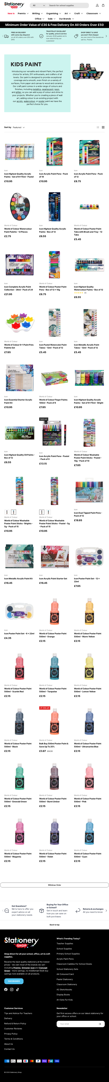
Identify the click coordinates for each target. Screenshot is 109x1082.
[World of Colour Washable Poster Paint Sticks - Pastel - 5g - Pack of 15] (54, 490)
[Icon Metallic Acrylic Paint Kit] (19, 556)
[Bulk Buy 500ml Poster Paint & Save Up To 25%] (54, 721)
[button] (103, 5)
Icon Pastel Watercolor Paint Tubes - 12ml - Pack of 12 (53, 346)
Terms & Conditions (13, 1039)
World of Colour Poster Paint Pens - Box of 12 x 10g (52, 288)
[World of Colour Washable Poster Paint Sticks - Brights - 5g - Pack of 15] (19, 490)
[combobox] (59, 5)
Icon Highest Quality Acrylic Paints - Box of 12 (52, 230)
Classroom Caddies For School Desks (74, 964)
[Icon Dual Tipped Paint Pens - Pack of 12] (89, 490)
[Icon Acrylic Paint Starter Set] (54, 556)
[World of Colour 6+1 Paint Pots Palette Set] (19, 322)
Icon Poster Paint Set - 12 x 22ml (87, 580)
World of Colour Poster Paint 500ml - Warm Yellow (87, 635)
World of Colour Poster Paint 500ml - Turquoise (52, 690)
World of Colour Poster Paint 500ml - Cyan (87, 855)
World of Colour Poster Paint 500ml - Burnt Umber (52, 800)
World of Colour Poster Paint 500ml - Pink (87, 800)
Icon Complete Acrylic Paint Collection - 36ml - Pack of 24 (18, 288)
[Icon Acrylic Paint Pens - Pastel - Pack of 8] (54, 432)
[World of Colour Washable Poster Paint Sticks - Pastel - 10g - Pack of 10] (89, 432)
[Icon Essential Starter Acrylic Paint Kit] (19, 378)
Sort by (7, 127)
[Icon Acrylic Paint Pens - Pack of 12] (89, 151)
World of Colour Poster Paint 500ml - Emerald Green (18, 800)
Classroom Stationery (67, 984)
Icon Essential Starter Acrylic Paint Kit (18, 401)
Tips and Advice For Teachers (18, 1013)
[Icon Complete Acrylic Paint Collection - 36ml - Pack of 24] (19, 265)
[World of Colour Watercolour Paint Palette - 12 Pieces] (19, 207)
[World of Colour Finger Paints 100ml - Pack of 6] (54, 378)
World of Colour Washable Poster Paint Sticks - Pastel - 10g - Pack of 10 (88, 458)
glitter (18, 92)
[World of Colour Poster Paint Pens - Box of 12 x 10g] (54, 265)
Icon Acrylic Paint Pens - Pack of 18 (53, 175)
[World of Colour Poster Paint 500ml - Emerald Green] (19, 776)
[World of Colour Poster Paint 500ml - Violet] (54, 831)
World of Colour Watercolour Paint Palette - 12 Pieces (18, 230)
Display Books (63, 994)
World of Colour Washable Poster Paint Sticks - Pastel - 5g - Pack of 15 (54, 523)
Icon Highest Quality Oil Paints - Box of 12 (19, 456)
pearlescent (47, 89)
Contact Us (9, 1049)
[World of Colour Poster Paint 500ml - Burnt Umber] (54, 776)
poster (42, 101)
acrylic (20, 101)
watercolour (29, 101)
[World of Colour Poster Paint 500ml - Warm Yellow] (89, 611)
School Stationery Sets (67, 969)
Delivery (8, 1018)
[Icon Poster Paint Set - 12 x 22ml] (89, 556)
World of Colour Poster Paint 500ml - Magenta (18, 855)
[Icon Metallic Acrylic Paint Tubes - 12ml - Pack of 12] (89, 322)
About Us (8, 1044)
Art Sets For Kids (65, 1000)
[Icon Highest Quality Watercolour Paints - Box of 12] (89, 265)
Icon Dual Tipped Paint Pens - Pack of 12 (88, 514)
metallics (37, 89)
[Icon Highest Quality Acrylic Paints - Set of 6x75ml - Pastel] (19, 151)
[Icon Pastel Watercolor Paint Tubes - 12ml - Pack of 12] (54, 322)
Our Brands (14, 981)
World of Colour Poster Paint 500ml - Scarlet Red (18, 690)
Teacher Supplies (65, 943)
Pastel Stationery (65, 979)
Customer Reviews (13, 1028)
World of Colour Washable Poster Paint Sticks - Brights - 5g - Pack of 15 (18, 523)
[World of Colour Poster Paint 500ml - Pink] (89, 776)
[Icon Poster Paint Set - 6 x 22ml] (19, 611)
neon (56, 89)
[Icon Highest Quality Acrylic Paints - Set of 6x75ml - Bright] (89, 378)
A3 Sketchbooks (64, 989)
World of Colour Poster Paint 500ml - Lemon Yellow (87, 690)
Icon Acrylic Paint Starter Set (53, 578)
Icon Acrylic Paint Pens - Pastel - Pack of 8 (54, 457)
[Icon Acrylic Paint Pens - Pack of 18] (54, 151)
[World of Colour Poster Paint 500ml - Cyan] (89, 831)
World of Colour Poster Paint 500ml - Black (18, 745)
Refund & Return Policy (15, 1023)
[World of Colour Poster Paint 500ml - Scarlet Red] (19, 666)
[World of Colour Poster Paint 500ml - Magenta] (19, 831)
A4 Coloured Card (65, 974)
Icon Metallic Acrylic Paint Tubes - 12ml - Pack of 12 (86, 346)
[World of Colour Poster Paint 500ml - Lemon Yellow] (89, 666)
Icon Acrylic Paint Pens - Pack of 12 (88, 175)
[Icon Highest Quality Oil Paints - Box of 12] (19, 432)
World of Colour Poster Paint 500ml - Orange (52, 635)
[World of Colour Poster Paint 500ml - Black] (19, 721)
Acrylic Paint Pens (65, 959)
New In (11, 13)
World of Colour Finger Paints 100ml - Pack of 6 (53, 401)
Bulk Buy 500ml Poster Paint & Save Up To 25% (53, 745)
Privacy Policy (10, 1033)
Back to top (54, 925)
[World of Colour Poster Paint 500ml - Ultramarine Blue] (89, 721)
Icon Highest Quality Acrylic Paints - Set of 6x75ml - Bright (88, 401)
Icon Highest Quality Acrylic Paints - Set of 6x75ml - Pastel (19, 175)
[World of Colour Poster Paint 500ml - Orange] (54, 611)
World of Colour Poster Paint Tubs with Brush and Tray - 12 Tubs (88, 232)
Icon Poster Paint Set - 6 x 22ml (19, 633)
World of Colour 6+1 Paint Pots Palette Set (18, 346)
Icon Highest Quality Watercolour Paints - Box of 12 (88, 288)
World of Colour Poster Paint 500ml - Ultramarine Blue (87, 745)
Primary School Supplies (68, 953)
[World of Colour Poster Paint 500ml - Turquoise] (54, 666)
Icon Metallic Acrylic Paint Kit (18, 578)
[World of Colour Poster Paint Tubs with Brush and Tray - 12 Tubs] (89, 207)
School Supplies (64, 948)
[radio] (6, 512)
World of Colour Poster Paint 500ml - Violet (52, 855)
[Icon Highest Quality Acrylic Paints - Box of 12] (54, 207)
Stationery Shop (16, 1072)
